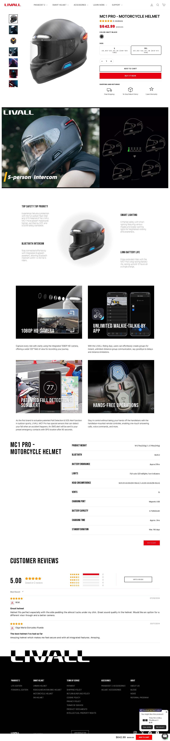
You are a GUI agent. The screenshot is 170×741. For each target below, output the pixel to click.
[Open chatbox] (165, 736)
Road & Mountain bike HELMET (47, 690)
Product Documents (77, 709)
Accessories (80, 5)
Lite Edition (16, 686)
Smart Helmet (60, 5)
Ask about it (160, 727)
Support (116, 5)
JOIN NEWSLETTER (80, 733)
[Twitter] (142, 732)
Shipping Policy (74, 690)
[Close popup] (166, 712)
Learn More (99, 5)
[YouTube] (157, 732)
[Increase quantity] (111, 61)
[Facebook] (150, 732)
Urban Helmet (40, 686)
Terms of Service (75, 705)
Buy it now (130, 76)
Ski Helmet (38, 697)
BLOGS (133, 690)
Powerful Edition (19, 690)
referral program (139, 697)
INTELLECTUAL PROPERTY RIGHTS (81, 713)
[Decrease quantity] (102, 61)
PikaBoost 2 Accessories (113, 686)
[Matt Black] (102, 36)
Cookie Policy (73, 697)
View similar (147, 727)
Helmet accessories (111, 690)
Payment (71, 686)
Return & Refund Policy (78, 693)
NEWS (133, 693)
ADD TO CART (151, 543)
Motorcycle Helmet (43, 693)
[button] (106, 21)
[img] (16, 598)
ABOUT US (134, 686)
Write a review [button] (138, 579)
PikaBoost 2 (40, 5)
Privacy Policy (74, 701)
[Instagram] (135, 732)
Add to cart (144, 737)
